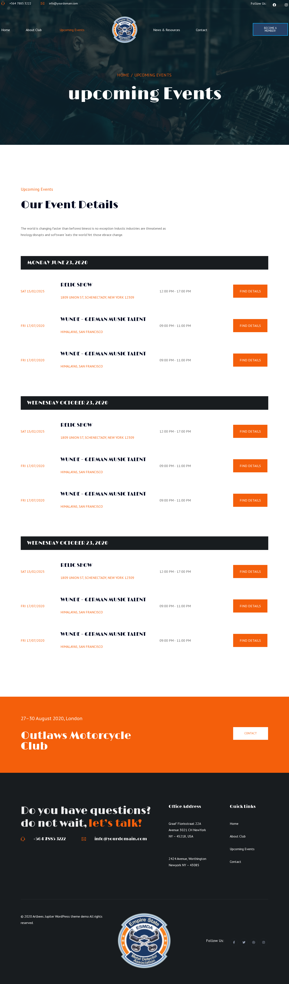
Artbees (38, 916)
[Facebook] (274, 5)
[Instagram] (263, 942)
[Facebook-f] (234, 942)
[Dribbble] (253, 942)
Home (5, 30)
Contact (201, 30)
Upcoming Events (72, 30)
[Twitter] (244, 942)
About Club (34, 30)
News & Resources (166, 30)
